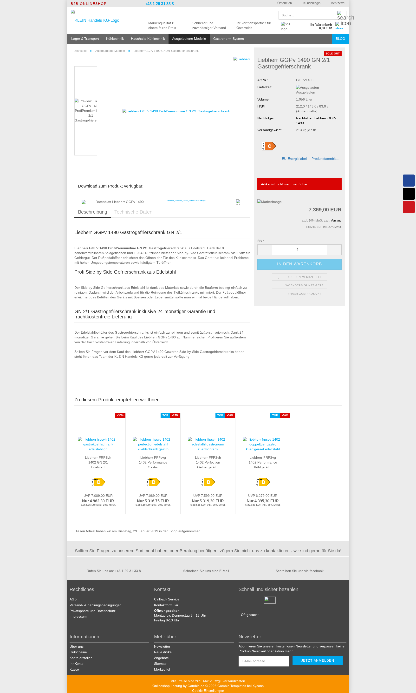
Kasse (74, 669)
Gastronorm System (228, 38)
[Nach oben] (406, 686)
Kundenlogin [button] (310, 3)
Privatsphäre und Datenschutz (93, 611)
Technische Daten (133, 212)
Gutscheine (78, 652)
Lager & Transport (85, 38)
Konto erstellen (81, 658)
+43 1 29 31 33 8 (159, 4)
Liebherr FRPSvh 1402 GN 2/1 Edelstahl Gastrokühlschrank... (98, 463)
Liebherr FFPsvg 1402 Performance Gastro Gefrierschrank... (153, 463)
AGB (73, 599)
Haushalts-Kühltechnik (148, 38)
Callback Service (166, 599)
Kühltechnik (115, 38)
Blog (340, 38)
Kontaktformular (166, 605)
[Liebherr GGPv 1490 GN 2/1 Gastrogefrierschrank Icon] (238, 201)
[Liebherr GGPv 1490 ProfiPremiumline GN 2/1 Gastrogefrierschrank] (176, 111)
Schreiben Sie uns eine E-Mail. (206, 571)
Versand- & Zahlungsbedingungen (96, 605)
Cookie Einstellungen (208, 691)
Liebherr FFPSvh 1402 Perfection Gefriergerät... (208, 462)
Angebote (161, 658)
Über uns (77, 646)
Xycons (258, 686)
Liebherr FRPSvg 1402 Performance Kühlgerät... (263, 462)
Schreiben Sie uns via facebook (300, 571)
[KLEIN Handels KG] (102, 20)
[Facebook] (409, 181)
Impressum (78, 616)
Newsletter (162, 646)
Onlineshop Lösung (167, 686)
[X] (409, 194)
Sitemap (160, 664)
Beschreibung (92, 212)
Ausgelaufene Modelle (189, 38)
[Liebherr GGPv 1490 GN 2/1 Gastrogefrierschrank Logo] (83, 202)
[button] (282, 3)
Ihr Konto (77, 664)
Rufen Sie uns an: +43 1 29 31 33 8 (114, 571)
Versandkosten (233, 681)
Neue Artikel (163, 652)
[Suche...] (341, 15)
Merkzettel (337, 3)
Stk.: (260, 241)
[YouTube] (409, 207)
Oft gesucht (250, 615)
